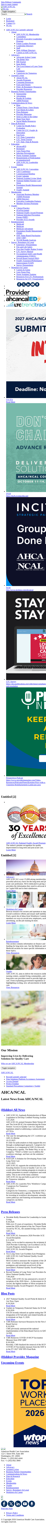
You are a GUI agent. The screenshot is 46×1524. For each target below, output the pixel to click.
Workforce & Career (14, 909)
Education (10, 1479)
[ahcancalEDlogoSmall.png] (24, 301)
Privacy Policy (12, 1513)
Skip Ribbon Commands (11, 2)
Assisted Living (12, 1469)
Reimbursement (12, 941)
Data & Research (13, 1476)
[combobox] (13, 14)
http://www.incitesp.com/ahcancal (19, 590)
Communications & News (16, 1474)
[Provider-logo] (18, 295)
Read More (10, 402)
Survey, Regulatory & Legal (17, 1490)
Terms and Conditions (15, 1515)
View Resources (12, 953)
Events (9, 1481)
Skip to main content (9, 4)
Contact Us (10, 23)
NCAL (9, 25)
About (8, 1465)
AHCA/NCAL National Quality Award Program (25, 843)
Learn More (11, 850)
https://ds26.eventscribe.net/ (17, 496)
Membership (11, 1483)
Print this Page (7, 1508)
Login (8, 19)
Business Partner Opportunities (18, 1472)
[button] (28, 14)
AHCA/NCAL (7, 1072)
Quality (9, 971)
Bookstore (10, 21)
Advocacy (10, 877)
